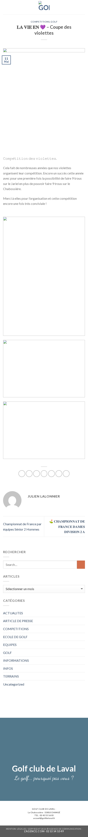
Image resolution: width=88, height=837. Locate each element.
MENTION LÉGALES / (17, 829)
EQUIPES (10, 645)
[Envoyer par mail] (44, 473)
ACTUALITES (13, 613)
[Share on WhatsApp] (21, 473)
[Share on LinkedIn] (66, 473)
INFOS (8, 668)
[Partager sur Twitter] (36, 473)
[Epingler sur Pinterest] (51, 473)
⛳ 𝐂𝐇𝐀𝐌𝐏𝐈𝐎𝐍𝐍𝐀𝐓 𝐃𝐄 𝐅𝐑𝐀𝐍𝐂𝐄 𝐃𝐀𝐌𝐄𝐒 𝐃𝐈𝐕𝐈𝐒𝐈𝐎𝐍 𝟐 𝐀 (67, 526)
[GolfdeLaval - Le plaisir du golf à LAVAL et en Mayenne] (44, 7)
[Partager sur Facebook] (29, 473)
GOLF (7, 653)
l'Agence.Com (34, 831)
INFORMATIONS (16, 660)
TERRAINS (11, 676)
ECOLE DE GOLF (15, 637)
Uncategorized (13, 684)
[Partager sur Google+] (58, 473)
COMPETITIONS (16, 629)
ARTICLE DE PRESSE (18, 621)
